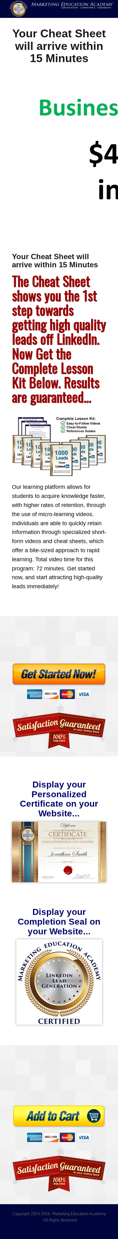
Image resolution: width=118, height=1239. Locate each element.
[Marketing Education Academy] (59, 9)
